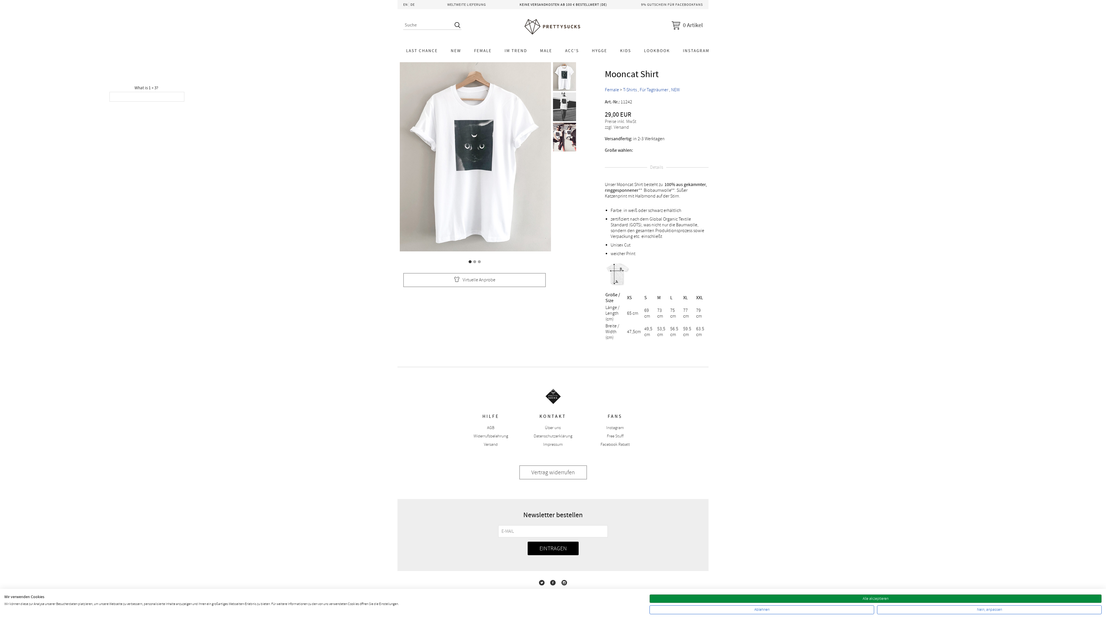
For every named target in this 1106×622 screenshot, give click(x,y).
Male (546, 51)
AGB (491, 428)
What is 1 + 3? (146, 88)
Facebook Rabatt (615, 444)
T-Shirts (630, 90)
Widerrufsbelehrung (491, 436)
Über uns (553, 428)
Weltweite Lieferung (466, 4)
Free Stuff (615, 436)
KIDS (625, 51)
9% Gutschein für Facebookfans (672, 4)
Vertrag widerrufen (553, 472)
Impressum (553, 444)
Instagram (696, 51)
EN (405, 4)
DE (412, 4)
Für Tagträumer (654, 90)
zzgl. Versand (617, 127)
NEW (456, 51)
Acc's (572, 51)
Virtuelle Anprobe (479, 280)
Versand (491, 444)
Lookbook (657, 51)
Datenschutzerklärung (553, 436)
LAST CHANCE (422, 51)
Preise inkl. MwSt (620, 121)
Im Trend (516, 51)
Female (483, 51)
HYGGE (599, 51)
